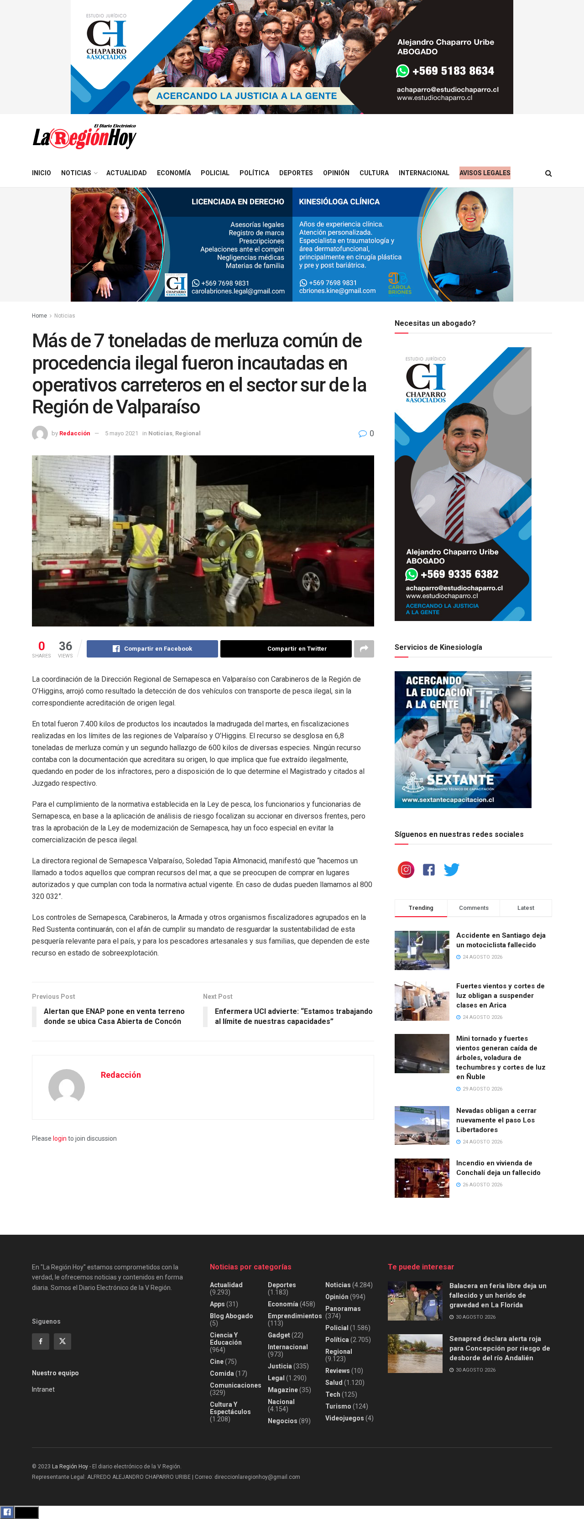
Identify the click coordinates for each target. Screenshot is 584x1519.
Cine (217, 1361)
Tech (332, 1394)
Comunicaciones (235, 1385)
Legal (276, 1378)
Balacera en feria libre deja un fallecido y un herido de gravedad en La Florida (498, 1295)
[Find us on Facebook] (40, 1341)
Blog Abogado (231, 1316)
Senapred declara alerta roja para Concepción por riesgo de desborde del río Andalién (499, 1348)
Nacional (281, 1401)
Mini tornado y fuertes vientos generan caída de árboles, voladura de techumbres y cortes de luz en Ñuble (501, 1057)
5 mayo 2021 (121, 433)
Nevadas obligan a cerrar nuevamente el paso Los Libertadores (496, 1120)
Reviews (337, 1370)
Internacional (424, 173)
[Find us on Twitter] (62, 1341)
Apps (217, 1304)
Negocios (282, 1421)
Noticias (76, 173)
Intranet (43, 1389)
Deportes (296, 173)
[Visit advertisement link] (292, 57)
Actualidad (126, 173)
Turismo (338, 1406)
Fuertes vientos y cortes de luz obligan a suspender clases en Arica (500, 995)
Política (254, 173)
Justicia (280, 1366)
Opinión (336, 173)
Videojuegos (344, 1418)
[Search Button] (548, 173)
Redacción (74, 433)
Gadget (279, 1335)
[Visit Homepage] (84, 137)
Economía (174, 173)
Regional (188, 433)
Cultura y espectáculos (230, 1408)
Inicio (41, 173)
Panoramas (343, 1308)
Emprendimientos (295, 1316)
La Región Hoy (70, 1466)
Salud (334, 1382)
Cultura (374, 173)
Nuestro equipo (55, 1373)
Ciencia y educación (226, 1338)
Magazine (283, 1390)
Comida (222, 1373)
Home (39, 316)
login (60, 1138)
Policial (215, 173)
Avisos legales (485, 173)
